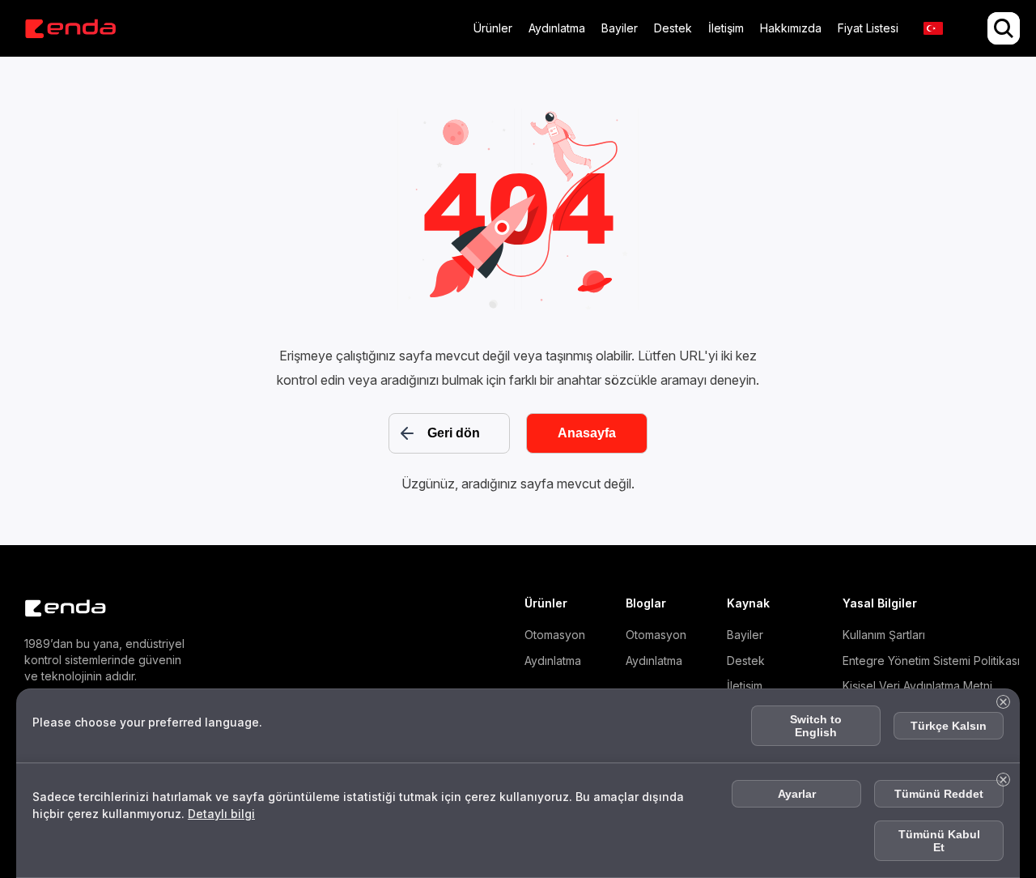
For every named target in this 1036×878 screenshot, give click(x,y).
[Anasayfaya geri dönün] (70, 29)
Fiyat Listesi (868, 28)
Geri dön (453, 433)
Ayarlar (797, 793)
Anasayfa (587, 433)
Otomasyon (554, 634)
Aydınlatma (557, 28)
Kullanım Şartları (884, 634)
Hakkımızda (791, 28)
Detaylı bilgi (221, 813)
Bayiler (619, 28)
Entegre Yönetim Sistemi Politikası (931, 660)
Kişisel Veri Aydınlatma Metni (917, 686)
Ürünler (492, 28)
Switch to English (816, 726)
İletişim (726, 28)
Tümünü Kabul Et (939, 841)
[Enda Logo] (56, 608)
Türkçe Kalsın (949, 725)
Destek (673, 28)
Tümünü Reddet (938, 793)
